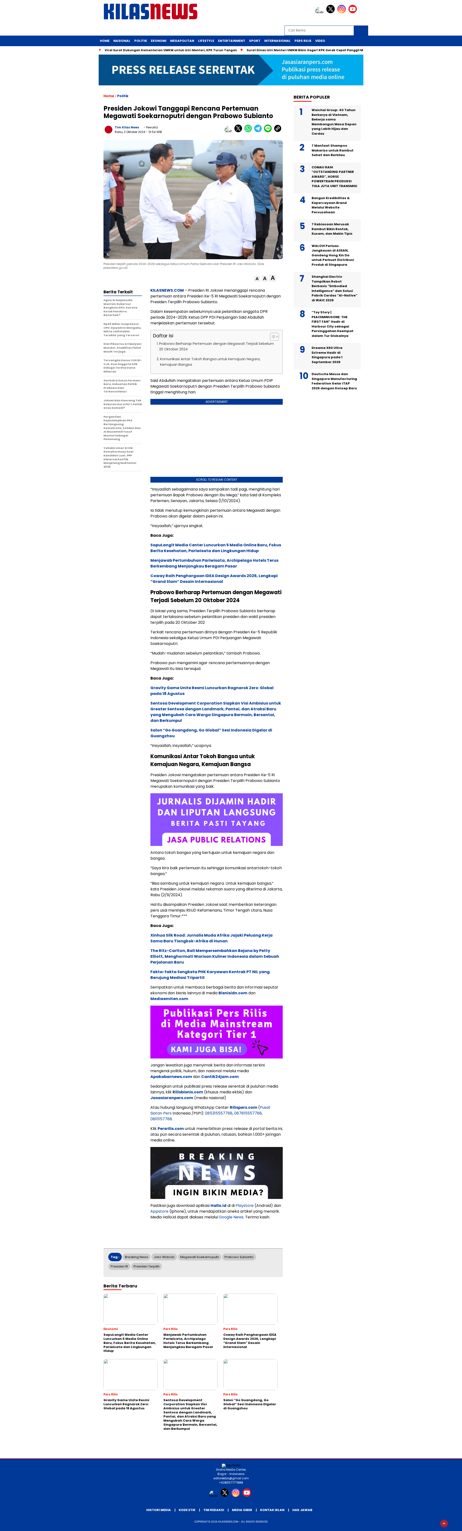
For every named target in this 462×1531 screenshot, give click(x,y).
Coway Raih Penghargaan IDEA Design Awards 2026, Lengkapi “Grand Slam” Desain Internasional (214, 578)
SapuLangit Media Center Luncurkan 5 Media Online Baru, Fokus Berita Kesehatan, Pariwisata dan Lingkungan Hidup (215, 548)
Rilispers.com (243, 1107)
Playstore (245, 1205)
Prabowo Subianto (239, 1257)
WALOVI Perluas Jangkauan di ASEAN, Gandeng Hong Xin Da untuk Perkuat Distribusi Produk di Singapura (333, 255)
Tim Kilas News (127, 127)
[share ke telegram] (259, 131)
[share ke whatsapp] (249, 131)
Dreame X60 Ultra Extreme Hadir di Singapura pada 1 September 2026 (327, 355)
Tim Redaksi (213, 1510)
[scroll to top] (444, 1523)
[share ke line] (269, 131)
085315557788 (218, 1113)
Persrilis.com (171, 1128)
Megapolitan (182, 40)
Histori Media (158, 1510)
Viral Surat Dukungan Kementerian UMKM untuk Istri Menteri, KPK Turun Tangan (171, 50)
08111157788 (161, 1119)
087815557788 (248, 1113)
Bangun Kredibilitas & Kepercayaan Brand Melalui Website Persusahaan (331, 205)
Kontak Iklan (272, 1510)
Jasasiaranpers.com (171, 1098)
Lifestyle (206, 40)
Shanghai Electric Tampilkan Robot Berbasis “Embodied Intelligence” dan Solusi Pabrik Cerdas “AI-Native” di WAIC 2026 (334, 288)
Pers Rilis (303, 40)
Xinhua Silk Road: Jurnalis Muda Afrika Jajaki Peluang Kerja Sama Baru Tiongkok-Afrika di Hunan (211, 938)
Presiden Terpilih (147, 1266)
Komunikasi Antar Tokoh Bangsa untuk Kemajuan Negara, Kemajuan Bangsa (210, 362)
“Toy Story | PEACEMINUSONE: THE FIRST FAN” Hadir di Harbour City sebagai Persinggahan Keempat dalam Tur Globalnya (332, 324)
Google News (231, 1217)
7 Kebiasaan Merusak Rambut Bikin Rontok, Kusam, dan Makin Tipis (332, 229)
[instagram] (342, 12)
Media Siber (242, 1510)
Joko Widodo (164, 1257)
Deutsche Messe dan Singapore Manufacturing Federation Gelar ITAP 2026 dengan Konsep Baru (334, 381)
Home (104, 40)
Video (320, 40)
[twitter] (331, 12)
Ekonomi (158, 40)
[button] (257, 279)
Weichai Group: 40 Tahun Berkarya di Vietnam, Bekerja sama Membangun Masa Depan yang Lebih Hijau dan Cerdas (334, 122)
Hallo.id (218, 1205)
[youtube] (353, 12)
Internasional (277, 40)
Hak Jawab (302, 1510)
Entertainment (231, 40)
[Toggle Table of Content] (272, 337)
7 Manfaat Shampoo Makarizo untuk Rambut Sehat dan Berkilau (332, 150)
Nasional (121, 40)
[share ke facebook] (229, 131)
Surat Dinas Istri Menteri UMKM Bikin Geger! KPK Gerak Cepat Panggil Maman (310, 50)
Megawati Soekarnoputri (199, 1257)
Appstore (159, 1211)
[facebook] (320, 12)
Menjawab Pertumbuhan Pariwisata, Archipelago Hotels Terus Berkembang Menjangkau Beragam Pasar (214, 563)
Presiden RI (119, 1266)
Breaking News (136, 1257)
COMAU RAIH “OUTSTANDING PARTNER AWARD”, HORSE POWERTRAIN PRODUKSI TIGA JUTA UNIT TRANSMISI (334, 176)
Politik (140, 40)
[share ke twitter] (239, 131)
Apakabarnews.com (171, 1076)
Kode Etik (187, 1510)
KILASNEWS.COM (167, 290)
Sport (254, 40)
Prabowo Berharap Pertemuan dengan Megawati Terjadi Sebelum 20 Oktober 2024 (216, 346)
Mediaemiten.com (169, 999)
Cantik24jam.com (220, 1076)
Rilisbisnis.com (188, 1092)
